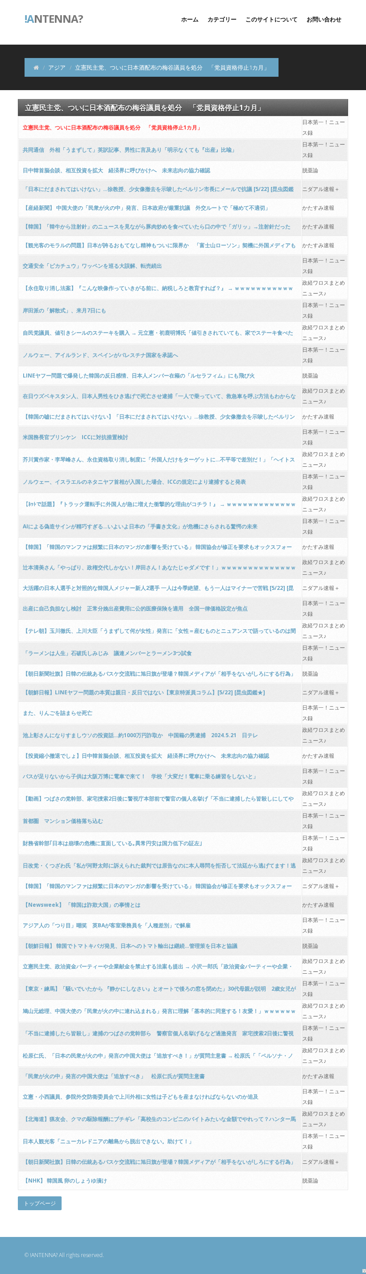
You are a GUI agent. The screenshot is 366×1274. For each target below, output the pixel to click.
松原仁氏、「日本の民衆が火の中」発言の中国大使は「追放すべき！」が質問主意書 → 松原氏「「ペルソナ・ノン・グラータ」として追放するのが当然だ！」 (158, 1058)
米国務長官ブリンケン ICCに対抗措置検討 (75, 437)
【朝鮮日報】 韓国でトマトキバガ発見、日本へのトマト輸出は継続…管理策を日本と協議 (130, 946)
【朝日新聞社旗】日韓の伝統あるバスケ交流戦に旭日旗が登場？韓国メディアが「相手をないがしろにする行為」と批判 (159, 676)
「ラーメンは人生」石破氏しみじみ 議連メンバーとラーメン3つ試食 (107, 653)
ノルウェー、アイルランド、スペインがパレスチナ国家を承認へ (100, 355)
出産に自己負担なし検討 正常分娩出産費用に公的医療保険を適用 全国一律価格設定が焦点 (135, 608)
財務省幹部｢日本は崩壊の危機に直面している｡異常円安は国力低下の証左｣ (112, 843)
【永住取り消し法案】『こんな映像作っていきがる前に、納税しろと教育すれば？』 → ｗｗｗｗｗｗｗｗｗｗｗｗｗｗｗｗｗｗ (158, 290)
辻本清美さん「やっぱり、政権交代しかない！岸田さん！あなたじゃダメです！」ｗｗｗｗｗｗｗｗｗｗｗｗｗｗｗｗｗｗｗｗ (159, 570)
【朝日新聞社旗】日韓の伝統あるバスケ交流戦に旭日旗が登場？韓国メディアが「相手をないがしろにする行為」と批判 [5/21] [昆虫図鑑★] (159, 1164)
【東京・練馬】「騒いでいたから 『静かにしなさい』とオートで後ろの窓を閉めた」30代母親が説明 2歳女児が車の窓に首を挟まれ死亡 (159, 991)
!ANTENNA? (44, 1255)
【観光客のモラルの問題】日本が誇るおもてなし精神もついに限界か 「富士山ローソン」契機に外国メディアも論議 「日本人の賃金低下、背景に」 (159, 247)
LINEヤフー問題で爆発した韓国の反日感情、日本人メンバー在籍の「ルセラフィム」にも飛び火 (139, 375)
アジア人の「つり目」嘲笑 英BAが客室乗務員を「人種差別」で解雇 (107, 925)
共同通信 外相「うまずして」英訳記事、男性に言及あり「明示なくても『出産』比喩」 (130, 150)
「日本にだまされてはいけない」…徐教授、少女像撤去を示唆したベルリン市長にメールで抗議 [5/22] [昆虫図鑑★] (158, 191)
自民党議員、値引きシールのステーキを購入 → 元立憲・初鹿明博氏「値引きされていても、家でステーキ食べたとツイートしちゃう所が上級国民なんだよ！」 (158, 335)
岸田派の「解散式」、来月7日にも (64, 310)
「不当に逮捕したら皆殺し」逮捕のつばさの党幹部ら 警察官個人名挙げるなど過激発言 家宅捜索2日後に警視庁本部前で (158, 1035)
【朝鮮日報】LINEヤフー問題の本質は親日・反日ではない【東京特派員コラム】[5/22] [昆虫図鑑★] (144, 692)
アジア (57, 67)
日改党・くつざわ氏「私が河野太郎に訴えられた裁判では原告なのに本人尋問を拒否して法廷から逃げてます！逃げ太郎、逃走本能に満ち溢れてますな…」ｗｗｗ (159, 868)
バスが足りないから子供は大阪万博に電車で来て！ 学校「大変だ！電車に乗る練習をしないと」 (140, 776)
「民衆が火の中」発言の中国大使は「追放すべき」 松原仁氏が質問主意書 (114, 1076)
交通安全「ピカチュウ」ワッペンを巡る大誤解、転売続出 (92, 266)
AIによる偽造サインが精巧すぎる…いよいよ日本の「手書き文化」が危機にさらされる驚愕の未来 (140, 526)
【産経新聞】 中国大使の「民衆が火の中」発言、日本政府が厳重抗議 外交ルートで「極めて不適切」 (146, 208)
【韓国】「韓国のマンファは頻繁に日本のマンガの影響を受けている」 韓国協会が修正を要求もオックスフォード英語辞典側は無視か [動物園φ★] (157, 888)
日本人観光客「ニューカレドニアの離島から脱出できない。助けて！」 (108, 1141)
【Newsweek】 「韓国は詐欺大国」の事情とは (82, 905)
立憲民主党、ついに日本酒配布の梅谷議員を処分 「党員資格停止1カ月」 (113, 127)
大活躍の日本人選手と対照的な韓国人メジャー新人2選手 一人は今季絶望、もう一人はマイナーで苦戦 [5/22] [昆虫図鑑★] (158, 590)
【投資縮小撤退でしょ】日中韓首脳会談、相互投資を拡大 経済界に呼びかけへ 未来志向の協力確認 (146, 755)
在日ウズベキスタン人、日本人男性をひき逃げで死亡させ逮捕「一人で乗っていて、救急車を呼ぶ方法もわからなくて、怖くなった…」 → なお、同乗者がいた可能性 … (159, 398)
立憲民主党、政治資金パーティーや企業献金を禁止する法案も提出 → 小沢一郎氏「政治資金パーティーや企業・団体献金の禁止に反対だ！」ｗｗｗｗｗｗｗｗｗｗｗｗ (158, 969)
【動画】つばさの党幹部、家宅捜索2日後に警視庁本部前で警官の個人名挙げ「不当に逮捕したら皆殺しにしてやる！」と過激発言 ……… (158, 801)
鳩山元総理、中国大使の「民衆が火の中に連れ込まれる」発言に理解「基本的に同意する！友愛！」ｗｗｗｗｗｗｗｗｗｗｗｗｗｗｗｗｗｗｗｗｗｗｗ (159, 1013)
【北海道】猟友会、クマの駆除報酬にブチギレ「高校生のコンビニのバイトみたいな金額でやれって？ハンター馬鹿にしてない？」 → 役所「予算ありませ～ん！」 (159, 1121)
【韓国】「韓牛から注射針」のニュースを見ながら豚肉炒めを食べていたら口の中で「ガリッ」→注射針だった (157, 226)
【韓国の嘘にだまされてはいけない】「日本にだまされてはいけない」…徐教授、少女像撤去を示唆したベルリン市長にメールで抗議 (159, 419)
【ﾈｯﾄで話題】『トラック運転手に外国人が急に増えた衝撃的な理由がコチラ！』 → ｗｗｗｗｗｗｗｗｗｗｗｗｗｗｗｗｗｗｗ (159, 506)
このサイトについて (271, 19)
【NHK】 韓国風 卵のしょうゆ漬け (65, 1180)
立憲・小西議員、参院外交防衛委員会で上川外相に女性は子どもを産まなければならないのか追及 (140, 1096)
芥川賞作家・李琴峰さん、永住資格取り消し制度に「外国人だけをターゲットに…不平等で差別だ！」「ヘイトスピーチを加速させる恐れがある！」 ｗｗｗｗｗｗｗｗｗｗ (159, 462)
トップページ (40, 1203)
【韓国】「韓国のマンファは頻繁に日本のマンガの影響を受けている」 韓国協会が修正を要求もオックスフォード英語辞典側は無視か (157, 549)
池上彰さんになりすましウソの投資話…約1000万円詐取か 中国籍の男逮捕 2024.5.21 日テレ (140, 735)
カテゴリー (222, 19)
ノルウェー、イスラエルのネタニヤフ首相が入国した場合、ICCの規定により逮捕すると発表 (134, 482)
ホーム (190, 19)
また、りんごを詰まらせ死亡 (57, 713)
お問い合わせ (324, 19)
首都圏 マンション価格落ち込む (63, 821)
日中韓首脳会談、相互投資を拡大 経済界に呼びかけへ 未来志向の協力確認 (116, 170)
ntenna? (54, 17)
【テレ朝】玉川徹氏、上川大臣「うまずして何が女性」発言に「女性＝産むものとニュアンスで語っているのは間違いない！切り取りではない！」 (159, 633)
